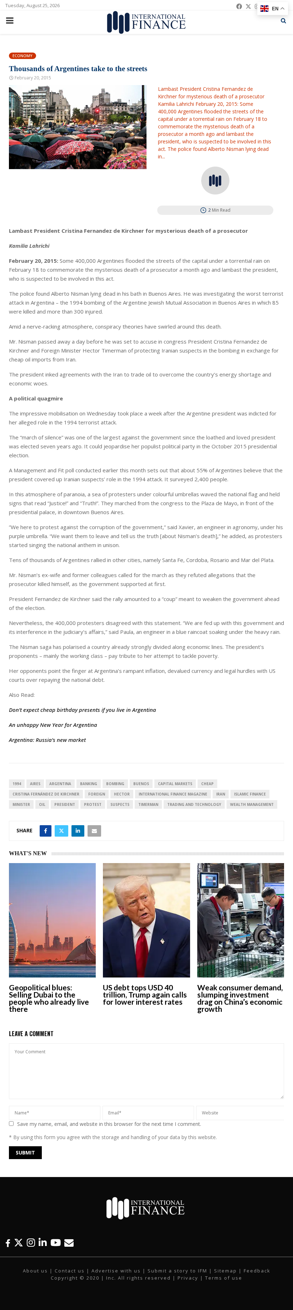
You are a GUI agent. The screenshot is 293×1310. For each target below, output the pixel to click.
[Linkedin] (43, 1243)
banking (88, 783)
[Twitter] (18, 1243)
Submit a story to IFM (177, 1270)
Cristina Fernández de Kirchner (46, 794)
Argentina (60, 783)
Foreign (96, 794)
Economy (23, 55)
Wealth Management (252, 804)
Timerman (148, 804)
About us (35, 1270)
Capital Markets (175, 783)
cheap (207, 783)
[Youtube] (55, 1243)
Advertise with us (116, 1270)
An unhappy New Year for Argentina (53, 724)
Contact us (70, 1270)
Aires (35, 783)
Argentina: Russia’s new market (47, 739)
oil (42, 804)
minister (21, 804)
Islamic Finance (250, 794)
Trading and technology (194, 804)
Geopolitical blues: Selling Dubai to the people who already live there (49, 998)
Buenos (141, 783)
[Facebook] (7, 1243)
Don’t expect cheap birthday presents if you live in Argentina (82, 709)
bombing (115, 783)
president (64, 804)
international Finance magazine (173, 794)
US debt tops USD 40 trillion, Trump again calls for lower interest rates (145, 994)
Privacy (188, 1278)
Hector (122, 794)
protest (92, 804)
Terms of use (223, 1278)
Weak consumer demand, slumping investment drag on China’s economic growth (240, 998)
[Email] (69, 1243)
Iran (220, 794)
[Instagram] (31, 1243)
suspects (119, 804)
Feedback (257, 1270)
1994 (17, 783)
